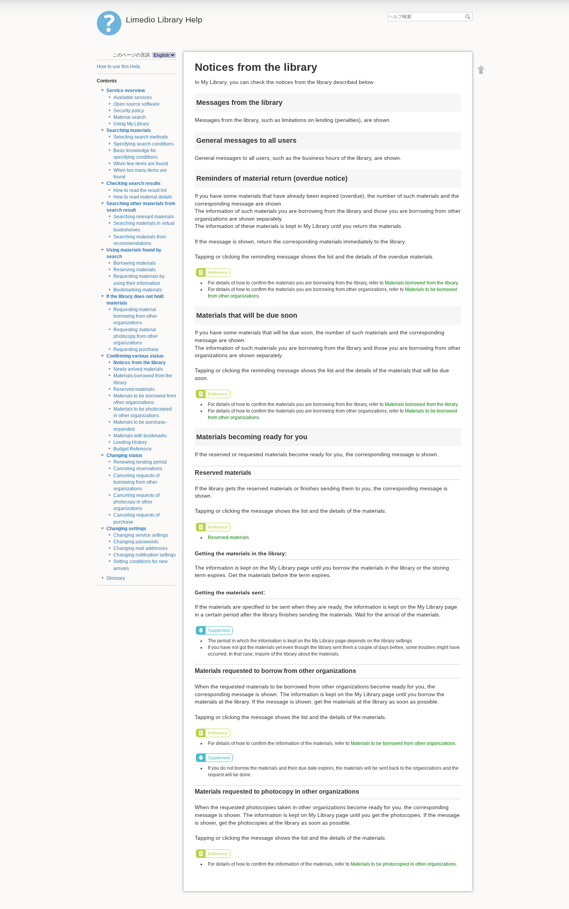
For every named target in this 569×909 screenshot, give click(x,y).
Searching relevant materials (143, 216)
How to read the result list (139, 190)
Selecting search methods (140, 137)
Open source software (136, 104)
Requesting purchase (136, 349)
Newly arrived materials (138, 369)
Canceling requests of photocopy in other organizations (136, 502)
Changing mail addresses (140, 548)
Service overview (125, 90)
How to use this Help (118, 66)
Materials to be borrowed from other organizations (403, 743)
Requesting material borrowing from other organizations (135, 316)
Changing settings (126, 528)
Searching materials (128, 130)
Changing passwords (135, 541)
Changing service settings (140, 535)
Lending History (130, 442)
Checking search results (133, 183)
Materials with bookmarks (140, 435)
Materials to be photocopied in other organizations (403, 864)
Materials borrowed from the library (421, 283)
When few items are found (140, 163)
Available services (132, 97)
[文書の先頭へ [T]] (481, 69)
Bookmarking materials (137, 290)
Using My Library (131, 124)
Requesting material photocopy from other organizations (135, 336)
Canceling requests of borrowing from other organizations (136, 482)
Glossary (115, 578)
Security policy (128, 110)
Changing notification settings (144, 555)
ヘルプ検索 (468, 16)
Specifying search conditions (143, 144)
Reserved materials (133, 389)
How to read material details (142, 197)
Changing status (124, 455)
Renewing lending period (140, 462)
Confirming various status (135, 356)
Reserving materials (134, 269)
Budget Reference (132, 449)
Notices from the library (139, 362)
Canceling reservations (137, 468)
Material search (129, 117)
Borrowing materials (134, 263)
